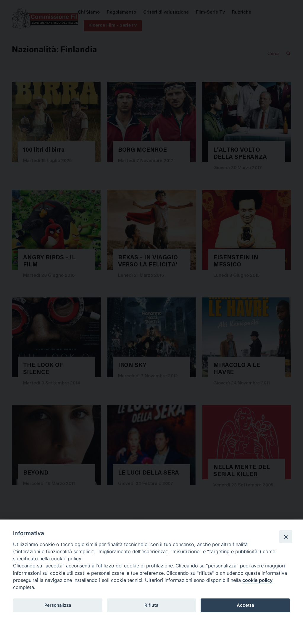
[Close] (285, 536)
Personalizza (57, 605)
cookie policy (257, 580)
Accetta (245, 605)
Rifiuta (151, 605)
